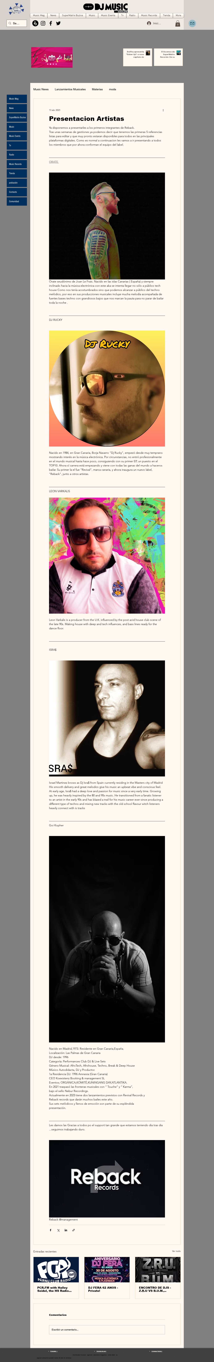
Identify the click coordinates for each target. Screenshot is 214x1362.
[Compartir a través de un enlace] (73, 1230)
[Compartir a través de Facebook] (50, 1230)
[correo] (192, 23)
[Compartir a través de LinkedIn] (65, 1230)
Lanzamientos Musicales (70, 89)
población (13, 182)
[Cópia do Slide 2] (56, 64)
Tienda (12, 173)
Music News (41, 89)
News (11, 108)
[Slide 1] (50, 64)
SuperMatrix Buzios (17, 117)
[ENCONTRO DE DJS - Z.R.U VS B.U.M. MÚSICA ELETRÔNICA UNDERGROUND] (157, 1269)
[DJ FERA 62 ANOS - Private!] (107, 1269)
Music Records (15, 164)
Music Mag (13, 98)
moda (112, 89)
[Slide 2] (53, 64)
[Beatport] (35, 23)
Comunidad (14, 201)
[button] (177, 23)
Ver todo (176, 1251)
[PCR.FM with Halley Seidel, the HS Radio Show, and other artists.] (56, 1269)
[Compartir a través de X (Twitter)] (58, 1230)
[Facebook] (51, 23)
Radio (11, 154)
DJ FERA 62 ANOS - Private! (103, 1289)
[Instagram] (43, 23)
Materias (97, 89)
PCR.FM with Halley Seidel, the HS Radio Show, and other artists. (55, 1289)
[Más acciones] (163, 110)
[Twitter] (58, 23)
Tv (10, 145)
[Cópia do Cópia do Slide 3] (47, 64)
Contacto (13, 192)
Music (11, 126)
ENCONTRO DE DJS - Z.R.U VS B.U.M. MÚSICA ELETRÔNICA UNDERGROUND (156, 1289)
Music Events (14, 136)
